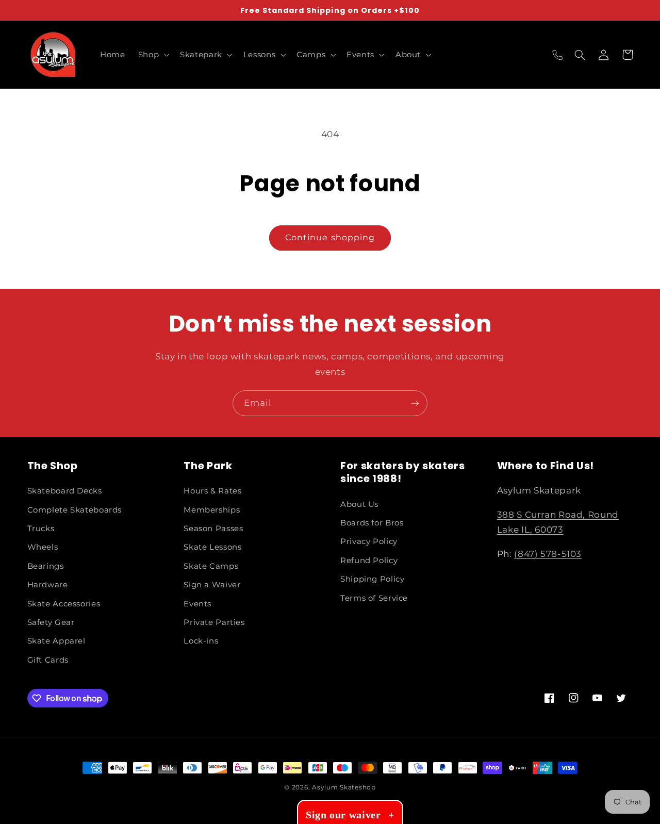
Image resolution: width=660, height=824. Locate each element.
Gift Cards (48, 660)
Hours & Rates (212, 491)
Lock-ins (201, 641)
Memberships (212, 510)
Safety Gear (51, 622)
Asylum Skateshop (344, 787)
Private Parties (214, 622)
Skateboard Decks (64, 491)
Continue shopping (330, 237)
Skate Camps (211, 566)
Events (197, 603)
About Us (359, 504)
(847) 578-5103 (548, 554)
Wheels (42, 547)
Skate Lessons (212, 547)
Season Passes (213, 528)
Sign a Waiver (212, 584)
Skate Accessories (64, 603)
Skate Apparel (56, 641)
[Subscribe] (415, 403)
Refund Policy (369, 560)
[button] (152, 54)
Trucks (41, 528)
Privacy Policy (369, 541)
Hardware (47, 584)
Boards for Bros (371, 523)
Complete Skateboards (74, 510)
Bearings (45, 566)
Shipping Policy (372, 579)
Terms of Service (374, 598)
